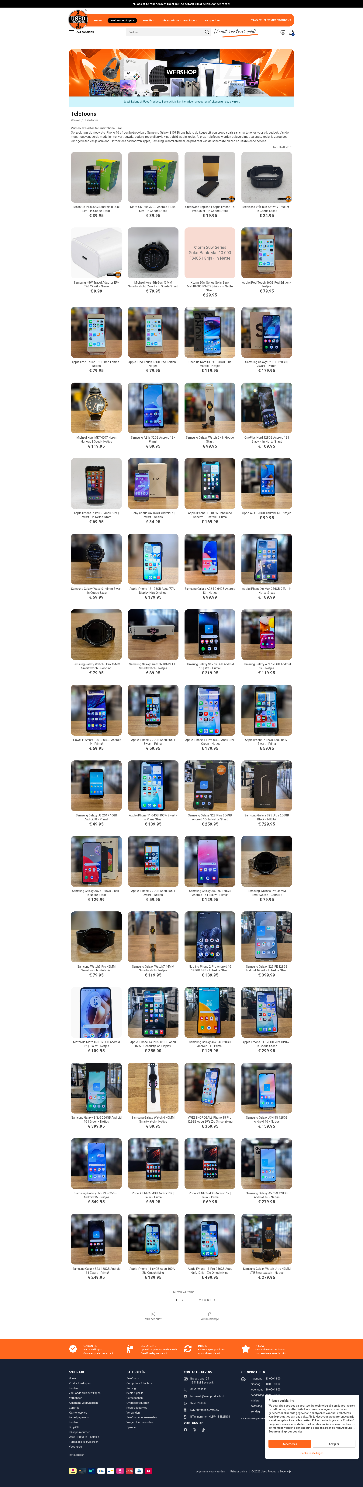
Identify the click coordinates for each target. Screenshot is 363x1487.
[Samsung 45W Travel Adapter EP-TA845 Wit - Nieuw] (96, 252)
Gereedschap (134, 1397)
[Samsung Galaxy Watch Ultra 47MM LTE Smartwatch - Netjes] (266, 1239)
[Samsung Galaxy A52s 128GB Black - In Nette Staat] (96, 861)
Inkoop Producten (79, 1432)
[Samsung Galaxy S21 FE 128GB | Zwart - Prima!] (266, 332)
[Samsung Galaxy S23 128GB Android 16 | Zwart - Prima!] (96, 1239)
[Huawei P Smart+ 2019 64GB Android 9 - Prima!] (96, 710)
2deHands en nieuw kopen (179, 20)
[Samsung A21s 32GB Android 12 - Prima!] (153, 408)
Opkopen (131, 1427)
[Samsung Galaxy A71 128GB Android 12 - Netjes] (266, 634)
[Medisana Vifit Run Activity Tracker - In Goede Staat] (266, 177)
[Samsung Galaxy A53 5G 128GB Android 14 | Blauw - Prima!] (210, 861)
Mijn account (153, 1319)
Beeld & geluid (134, 1392)
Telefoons (92, 120)
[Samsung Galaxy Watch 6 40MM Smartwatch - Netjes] (153, 1088)
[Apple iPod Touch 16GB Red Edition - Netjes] (266, 252)
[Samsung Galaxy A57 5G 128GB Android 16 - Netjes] (266, 1163)
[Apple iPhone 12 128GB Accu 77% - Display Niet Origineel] (153, 559)
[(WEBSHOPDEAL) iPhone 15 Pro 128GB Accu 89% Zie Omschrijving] (210, 1088)
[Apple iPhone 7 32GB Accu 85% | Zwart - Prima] (266, 710)
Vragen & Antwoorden (139, 1422)
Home (98, 20)
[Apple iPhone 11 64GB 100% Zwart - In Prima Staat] (153, 785)
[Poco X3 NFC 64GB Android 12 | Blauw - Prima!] (153, 1163)
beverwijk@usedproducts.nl (207, 1396)
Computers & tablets (139, 1383)
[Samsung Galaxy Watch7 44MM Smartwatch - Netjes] (153, 936)
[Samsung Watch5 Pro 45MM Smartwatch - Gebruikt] (266, 861)
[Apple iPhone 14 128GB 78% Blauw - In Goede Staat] (266, 1012)
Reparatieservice (136, 1407)
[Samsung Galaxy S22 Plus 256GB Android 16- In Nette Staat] (210, 785)
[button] (208, 1300)
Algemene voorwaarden (83, 1402)
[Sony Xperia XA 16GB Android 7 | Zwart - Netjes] (153, 483)
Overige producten (137, 1402)
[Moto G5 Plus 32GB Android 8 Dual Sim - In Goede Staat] (96, 177)
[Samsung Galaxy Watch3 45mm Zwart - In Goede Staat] (96, 559)
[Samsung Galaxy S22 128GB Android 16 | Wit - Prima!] (210, 634)
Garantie (74, 1407)
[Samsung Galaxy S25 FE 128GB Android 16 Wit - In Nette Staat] (266, 936)
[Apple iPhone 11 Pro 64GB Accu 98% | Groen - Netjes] (210, 710)
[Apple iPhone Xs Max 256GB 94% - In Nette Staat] (266, 559)
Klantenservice (78, 1412)
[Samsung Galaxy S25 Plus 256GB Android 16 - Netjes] (96, 1163)
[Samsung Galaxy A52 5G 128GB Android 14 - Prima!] (210, 1012)
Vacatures (75, 1446)
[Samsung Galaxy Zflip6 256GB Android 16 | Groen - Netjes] (96, 1088)
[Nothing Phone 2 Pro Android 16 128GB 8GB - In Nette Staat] (210, 936)
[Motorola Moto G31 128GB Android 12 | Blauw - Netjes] (96, 1012)
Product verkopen (122, 20)
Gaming (131, 1388)
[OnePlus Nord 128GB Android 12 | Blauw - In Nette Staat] (266, 408)
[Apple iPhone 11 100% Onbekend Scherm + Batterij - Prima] (210, 483)
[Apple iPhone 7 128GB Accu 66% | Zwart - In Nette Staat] (96, 483)
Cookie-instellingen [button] (311, 1453)
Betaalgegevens (79, 1417)
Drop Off (74, 1427)
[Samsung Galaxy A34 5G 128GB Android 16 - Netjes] (266, 1088)
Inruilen (148, 20)
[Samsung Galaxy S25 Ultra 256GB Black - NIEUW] (266, 785)
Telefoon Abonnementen (141, 1417)
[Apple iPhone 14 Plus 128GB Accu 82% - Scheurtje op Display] (153, 1012)
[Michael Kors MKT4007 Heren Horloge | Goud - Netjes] (96, 408)
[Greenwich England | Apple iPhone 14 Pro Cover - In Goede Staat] (210, 177)
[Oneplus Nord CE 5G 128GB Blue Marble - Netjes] (210, 332)
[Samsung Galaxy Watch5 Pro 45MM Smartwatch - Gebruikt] (96, 634)
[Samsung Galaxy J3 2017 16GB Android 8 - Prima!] (96, 785)
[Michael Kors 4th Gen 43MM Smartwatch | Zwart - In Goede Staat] (153, 252)
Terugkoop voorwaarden (84, 1441)
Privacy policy (238, 1471)
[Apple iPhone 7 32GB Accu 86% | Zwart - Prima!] (153, 710)
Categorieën (85, 32)
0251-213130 (198, 1389)
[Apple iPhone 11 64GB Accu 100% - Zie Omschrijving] (153, 1239)
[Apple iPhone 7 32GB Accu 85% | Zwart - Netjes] (153, 861)
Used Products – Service (84, 1436)
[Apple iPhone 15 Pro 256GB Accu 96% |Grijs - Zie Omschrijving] (210, 1239)
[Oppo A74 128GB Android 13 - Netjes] (266, 483)
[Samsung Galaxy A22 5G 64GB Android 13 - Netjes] (210, 559)
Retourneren (76, 1454)
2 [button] (183, 1300)
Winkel (75, 120)
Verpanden (212, 20)
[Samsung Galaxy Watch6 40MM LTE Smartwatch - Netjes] (153, 634)
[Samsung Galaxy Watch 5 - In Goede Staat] (210, 408)
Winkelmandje (210, 1319)
